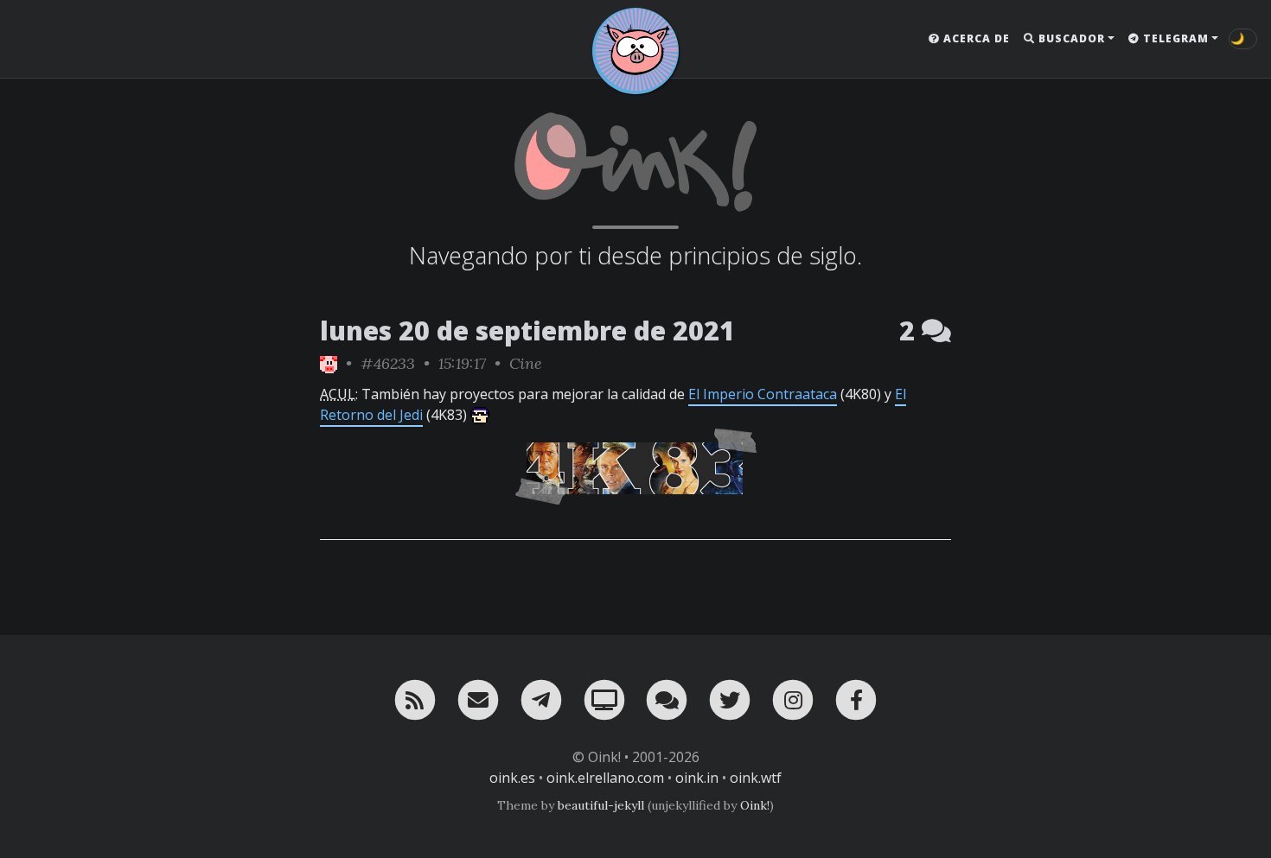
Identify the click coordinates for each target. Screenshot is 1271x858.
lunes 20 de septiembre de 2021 (527, 330)
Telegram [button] (1174, 38)
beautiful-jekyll (601, 805)
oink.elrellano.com (605, 777)
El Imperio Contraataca (762, 394)
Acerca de (975, 38)
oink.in (697, 777)
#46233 (388, 363)
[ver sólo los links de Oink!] (328, 363)
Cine (525, 363)
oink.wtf (756, 777)
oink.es (512, 777)
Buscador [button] (1070, 38)
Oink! (755, 805)
